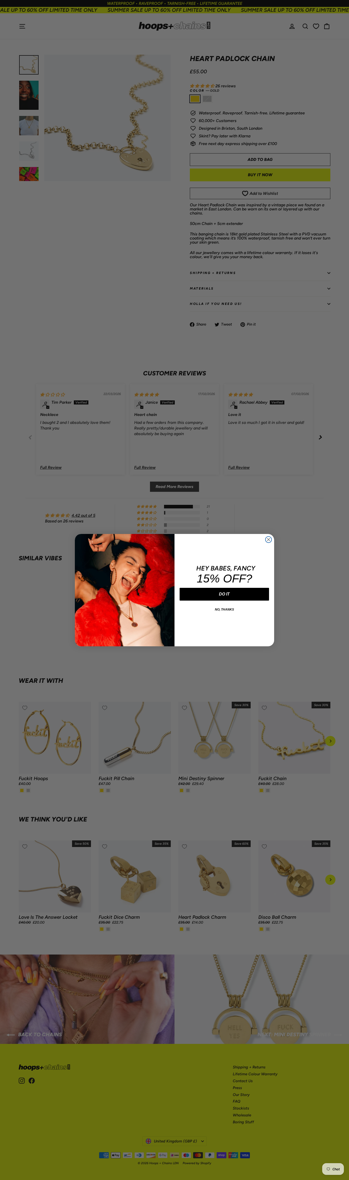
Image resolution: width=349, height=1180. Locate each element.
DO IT (224, 594)
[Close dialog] (268, 540)
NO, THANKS (224, 609)
